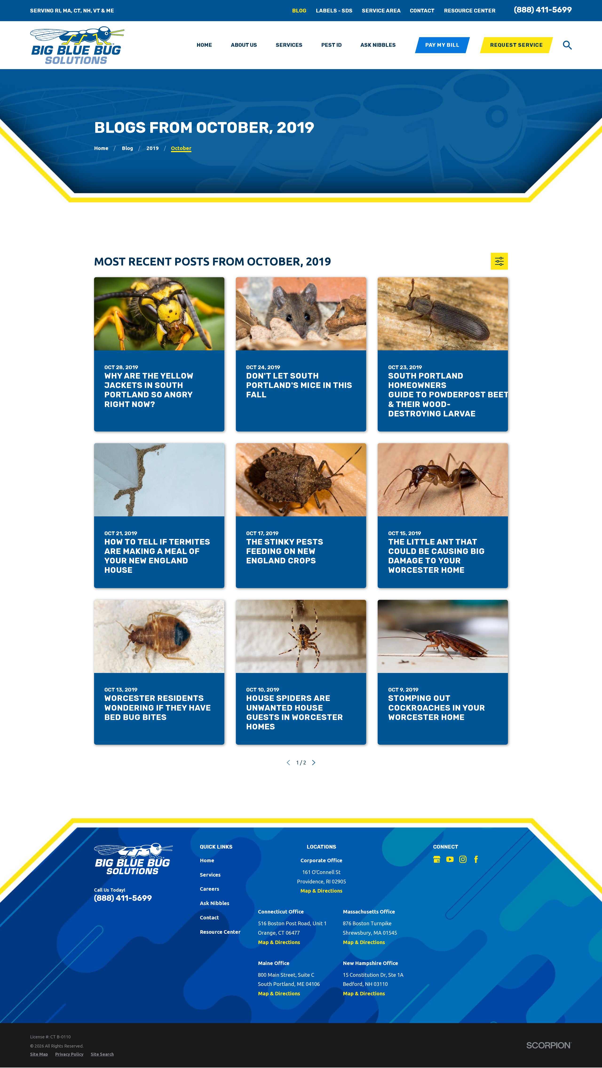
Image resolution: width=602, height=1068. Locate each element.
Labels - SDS (334, 11)
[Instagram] (463, 859)
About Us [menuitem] (244, 45)
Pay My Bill (442, 45)
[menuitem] (39, 1054)
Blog (299, 11)
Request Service (516, 45)
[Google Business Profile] (436, 859)
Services (210, 875)
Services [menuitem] (289, 45)
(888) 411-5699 (543, 9)
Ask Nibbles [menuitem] (378, 45)
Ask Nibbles (214, 903)
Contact (422, 11)
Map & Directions (321, 891)
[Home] (77, 45)
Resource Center (469, 11)
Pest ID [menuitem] (331, 45)
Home (207, 860)
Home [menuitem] (204, 45)
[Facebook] (476, 859)
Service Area (381, 11)
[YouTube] (450, 859)
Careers (209, 889)
